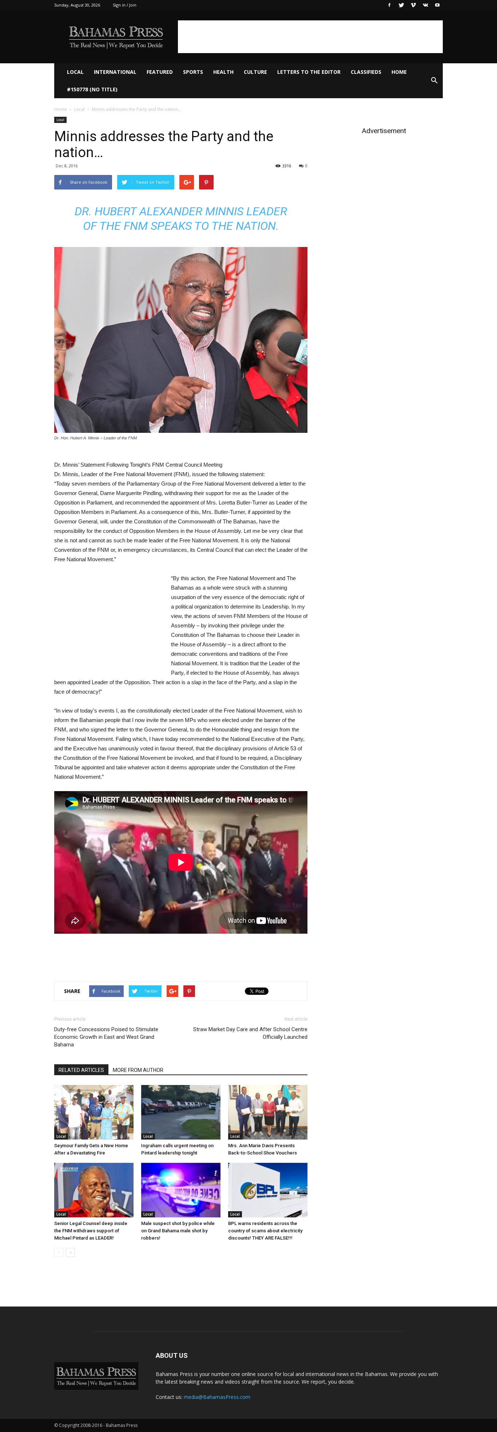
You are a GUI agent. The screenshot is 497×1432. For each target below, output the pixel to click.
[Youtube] (437, 5)
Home (399, 71)
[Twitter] (401, 5)
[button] (434, 80)
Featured (160, 71)
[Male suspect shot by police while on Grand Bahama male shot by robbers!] (180, 1190)
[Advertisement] (310, 36)
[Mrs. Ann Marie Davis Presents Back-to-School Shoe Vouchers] (267, 1112)
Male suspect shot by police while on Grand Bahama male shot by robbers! (178, 1231)
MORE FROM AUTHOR (138, 1070)
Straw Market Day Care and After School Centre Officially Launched (250, 1033)
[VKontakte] (425, 5)
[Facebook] (389, 5)
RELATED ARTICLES (81, 1070)
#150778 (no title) (92, 89)
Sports (193, 71)
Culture (255, 71)
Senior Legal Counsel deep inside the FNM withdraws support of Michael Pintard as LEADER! (90, 1231)
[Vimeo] (413, 5)
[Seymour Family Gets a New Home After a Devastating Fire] (94, 1112)
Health (223, 71)
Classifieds (366, 71)
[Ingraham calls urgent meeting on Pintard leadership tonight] (180, 1112)
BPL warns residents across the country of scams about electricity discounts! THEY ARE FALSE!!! (265, 1231)
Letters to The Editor (309, 71)
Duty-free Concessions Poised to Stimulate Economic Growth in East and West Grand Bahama (106, 1037)
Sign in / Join (124, 5)
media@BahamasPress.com (217, 1396)
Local (75, 71)
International (115, 71)
